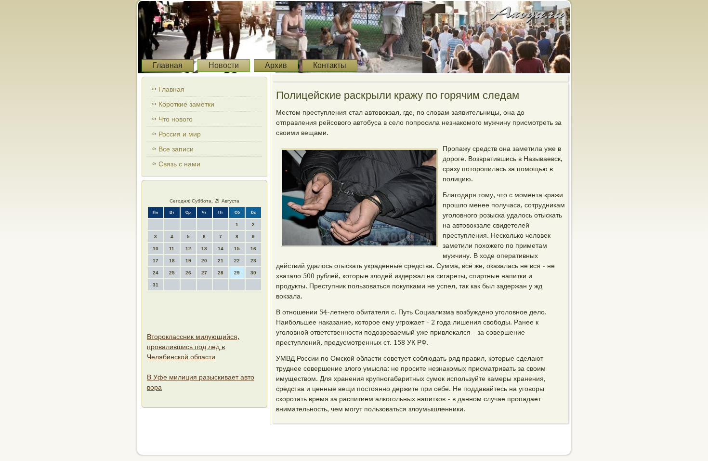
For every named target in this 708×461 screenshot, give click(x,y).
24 (155, 272)
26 (188, 272)
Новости (224, 65)
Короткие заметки (186, 104)
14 (220, 248)
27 (204, 272)
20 (204, 260)
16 (253, 248)
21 (220, 260)
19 (188, 260)
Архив (276, 65)
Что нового (175, 119)
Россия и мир (179, 134)
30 (253, 272)
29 (237, 272)
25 (172, 272)
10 (155, 248)
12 (188, 248)
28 (220, 272)
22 (237, 260)
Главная (168, 65)
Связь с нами (179, 164)
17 (155, 260)
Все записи (176, 149)
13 (204, 248)
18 (172, 260)
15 (237, 248)
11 (171, 248)
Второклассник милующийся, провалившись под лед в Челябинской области (193, 347)
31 (155, 284)
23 (253, 260)
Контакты (329, 65)
